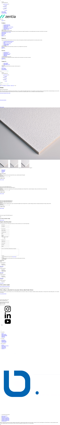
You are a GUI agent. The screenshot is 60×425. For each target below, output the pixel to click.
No (4, 238)
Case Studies (3, 34)
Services (3, 333)
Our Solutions (4, 85)
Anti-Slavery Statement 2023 (5, 419)
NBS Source (3, 336)
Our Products (8, 85)
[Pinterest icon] (8, 330)
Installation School (4, 341)
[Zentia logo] (8, 18)
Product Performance (4, 335)
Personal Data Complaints (5, 417)
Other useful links (3, 343)
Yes (4, 237)
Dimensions (1, 175)
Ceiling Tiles (12, 85)
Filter (0, 173)
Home (1, 85)
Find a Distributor (4, 342)
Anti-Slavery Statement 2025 (5, 418)
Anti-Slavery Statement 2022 (5, 420)
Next (5, 6)
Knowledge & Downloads (5, 345)
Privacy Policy (14, 256)
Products (3, 20)
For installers (2, 338)
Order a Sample (4, 346)
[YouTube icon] (8, 324)
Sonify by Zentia (4, 33)
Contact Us (3, 348)
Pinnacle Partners (4, 340)
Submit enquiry (2, 260)
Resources (3, 35)
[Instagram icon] (8, 311)
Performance (3, 170)
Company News (4, 347)
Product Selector (4, 32)
